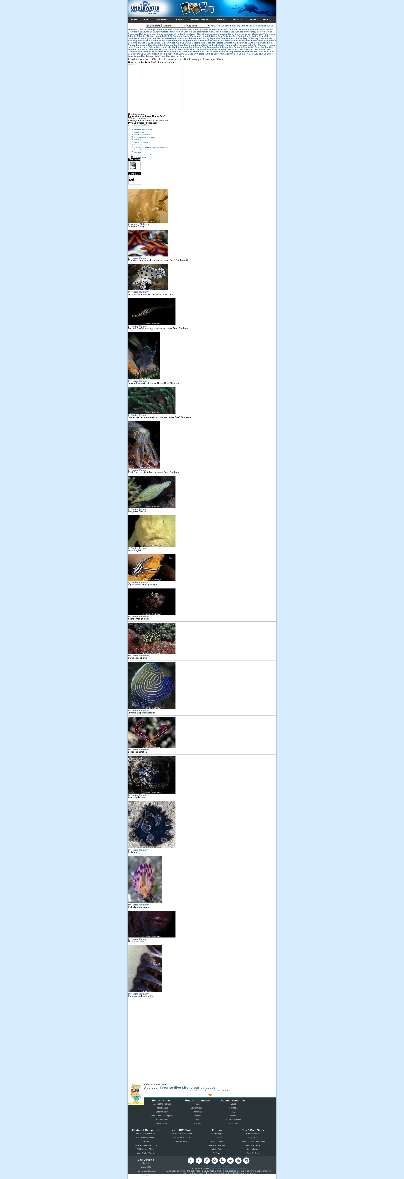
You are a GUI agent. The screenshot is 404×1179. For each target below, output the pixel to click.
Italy (233, 1112)
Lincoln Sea (190, 31)
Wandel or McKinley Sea (248, 31)
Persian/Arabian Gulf (227, 42)
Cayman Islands (198, 1108)
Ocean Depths (210, 1091)
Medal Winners (161, 1119)
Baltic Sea (216, 36)
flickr (199, 1160)
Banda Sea (237, 49)
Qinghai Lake (141, 47)
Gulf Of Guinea (172, 36)
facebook (191, 1160)
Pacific (205, 49)
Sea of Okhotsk (235, 34)
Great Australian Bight (144, 29)
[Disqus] (202, 1041)
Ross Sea (162, 29)
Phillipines (233, 1123)
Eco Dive (137, 152)
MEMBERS (161, 19)
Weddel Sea (186, 29)
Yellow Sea (269, 34)
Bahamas (197, 1112)
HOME (134, 19)
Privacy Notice (212, 1166)
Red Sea (242, 42)
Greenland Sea (136, 31)
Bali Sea (226, 49)
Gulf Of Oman (183, 42)
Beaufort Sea (220, 29)
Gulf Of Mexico (222, 40)
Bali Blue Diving (140, 157)
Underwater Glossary (146, 1171)
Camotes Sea (135, 51)
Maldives (197, 1116)
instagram (246, 1160)
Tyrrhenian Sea (181, 49)
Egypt (233, 1104)
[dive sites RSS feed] (210, 1095)
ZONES (221, 19)
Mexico (233, 1116)
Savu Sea (184, 53)
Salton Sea (154, 47)
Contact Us (146, 1167)
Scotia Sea (173, 29)
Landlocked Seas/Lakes (261, 42)
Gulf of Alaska (212, 51)
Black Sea (158, 45)
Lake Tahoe (225, 45)
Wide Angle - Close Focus (146, 1145)
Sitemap (145, 1175)
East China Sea (160, 34)
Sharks (146, 1141)
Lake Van (252, 45)
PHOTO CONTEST (199, 19)
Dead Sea (183, 45)
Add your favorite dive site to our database (179, 1087)
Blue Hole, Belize (253, 1145)
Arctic (196, 29)
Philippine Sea (170, 53)
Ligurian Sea (266, 47)
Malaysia (197, 1119)
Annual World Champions (162, 1116)
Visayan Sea (177, 56)
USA (197, 1104)
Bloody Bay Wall (253, 1133)
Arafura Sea (215, 49)
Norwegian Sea (205, 31)
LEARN (178, 19)
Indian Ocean (258, 40)
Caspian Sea (170, 45)
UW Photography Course (181, 1133)
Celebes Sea (149, 51)
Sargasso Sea (190, 40)
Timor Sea (164, 56)
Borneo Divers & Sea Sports (144, 137)
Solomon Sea (246, 53)
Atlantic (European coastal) (196, 36)
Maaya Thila (253, 1137)
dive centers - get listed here (138, 125)
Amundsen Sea (249, 25)
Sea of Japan (220, 34)
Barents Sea (206, 29)
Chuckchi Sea (235, 29)
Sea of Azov (190, 34)
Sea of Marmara (150, 49)
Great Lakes (195, 45)
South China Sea (254, 34)
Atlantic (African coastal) (150, 36)
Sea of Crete (134, 49)
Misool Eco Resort (141, 142)
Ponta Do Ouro (253, 1153)
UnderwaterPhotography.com (230, 1168)
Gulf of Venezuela (240, 40)
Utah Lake (166, 47)
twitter (230, 1160)
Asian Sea (133, 34)
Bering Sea (145, 34)
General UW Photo (217, 1145)
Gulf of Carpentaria (230, 51)
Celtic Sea (243, 36)
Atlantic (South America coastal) (191, 38)
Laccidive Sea (175, 34)
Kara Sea (149, 31)
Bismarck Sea (251, 49)
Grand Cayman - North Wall (253, 1141)
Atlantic (132, 36)
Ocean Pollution (224, 1091)
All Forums (217, 1153)
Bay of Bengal (153, 42)
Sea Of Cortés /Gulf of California (206, 53)
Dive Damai (138, 145)
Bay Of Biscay (250, 38)
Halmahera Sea (250, 51)
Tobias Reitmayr (140, 258)
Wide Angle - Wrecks (146, 1153)
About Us (146, 1163)
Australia (197, 1123)
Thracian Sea (166, 49)
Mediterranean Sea (182, 47)
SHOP (266, 19)
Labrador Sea (158, 40)
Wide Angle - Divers (145, 1149)
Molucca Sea (155, 53)
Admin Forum (217, 1149)
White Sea (266, 31)
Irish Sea (253, 36)
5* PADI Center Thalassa (143, 130)
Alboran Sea (226, 47)
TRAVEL (252, 19)
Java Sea (263, 51)
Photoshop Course (182, 1137)
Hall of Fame (161, 1123)
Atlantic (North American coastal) (156, 38)
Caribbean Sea (206, 40)
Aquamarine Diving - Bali (143, 155)
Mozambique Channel (203, 42)
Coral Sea (187, 51)
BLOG (146, 19)
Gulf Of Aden (169, 42)
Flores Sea (198, 51)
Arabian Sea (138, 42)
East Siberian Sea (264, 29)
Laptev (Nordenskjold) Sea (168, 31)
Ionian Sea (253, 47)
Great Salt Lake (210, 45)
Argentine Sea (217, 38)
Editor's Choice (161, 1112)
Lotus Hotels (139, 132)
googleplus (207, 1160)
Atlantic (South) (234, 38)
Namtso (262, 45)
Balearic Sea (240, 47)
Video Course (181, 1141)
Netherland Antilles (233, 1119)
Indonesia (143, 118)
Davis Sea (248, 29)
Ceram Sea (162, 51)
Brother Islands (253, 1149)
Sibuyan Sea (231, 53)
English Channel (141, 40)
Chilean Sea (174, 51)
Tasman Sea (152, 56)
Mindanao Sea (140, 53)
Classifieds (217, 1137)
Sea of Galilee (204, 34)
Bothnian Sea (230, 36)
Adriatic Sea (199, 47)
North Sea (195, 49)
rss (222, 1160)
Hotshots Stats (162, 1108)
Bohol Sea (264, 49)
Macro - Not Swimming (146, 1133)
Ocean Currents (196, 1091)
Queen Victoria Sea (224, 31)
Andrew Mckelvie (140, 224)
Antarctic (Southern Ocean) (225, 25)
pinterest (214, 1160)
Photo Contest (217, 1141)
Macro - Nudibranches (145, 1137)
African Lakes (135, 45)
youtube (238, 1160)
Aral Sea (147, 45)
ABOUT (236, 19)
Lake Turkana (239, 45)
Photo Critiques (217, 1133)
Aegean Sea (213, 47)
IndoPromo (138, 140)
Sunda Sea (139, 56)
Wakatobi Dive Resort (142, 135)
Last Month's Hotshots (161, 1104)
